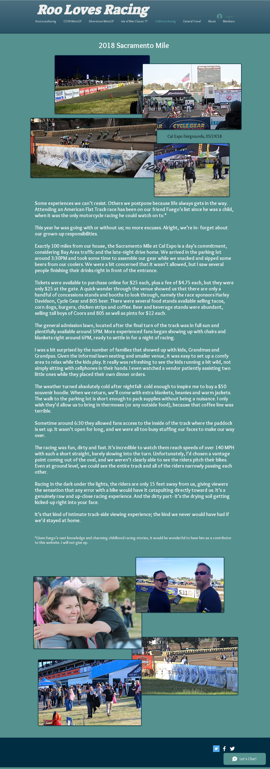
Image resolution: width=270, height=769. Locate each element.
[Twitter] (216, 748)
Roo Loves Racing (92, 9)
